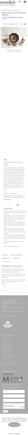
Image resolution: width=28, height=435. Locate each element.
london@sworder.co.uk (18, 311)
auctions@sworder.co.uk (18, 303)
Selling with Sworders (7, 347)
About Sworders (6, 344)
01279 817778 (7, 303)
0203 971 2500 (7, 311)
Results (4, 340)
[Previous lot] (8, 24)
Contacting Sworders (7, 354)
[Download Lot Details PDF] (21, 24)
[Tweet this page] (9, 205)
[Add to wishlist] (25, 24)
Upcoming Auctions (6, 337)
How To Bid (4, 255)
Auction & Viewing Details (16, 255)
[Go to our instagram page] (15, 205)
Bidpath (18, 433)
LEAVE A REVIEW (8, 316)
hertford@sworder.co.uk (18, 307)
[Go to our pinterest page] (9, 366)
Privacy (23, 421)
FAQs (3, 358)
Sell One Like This (6, 261)
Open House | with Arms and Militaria (14, 14)
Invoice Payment (6, 351)
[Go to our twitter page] (6, 366)
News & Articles (6, 342)
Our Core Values (16, 421)
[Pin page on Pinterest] (12, 205)
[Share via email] (18, 205)
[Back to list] (5, 24)
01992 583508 (7, 307)
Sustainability (16, 258)
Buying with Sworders (7, 349)
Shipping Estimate (6, 258)
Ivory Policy (8, 421)
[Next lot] (17, 24)
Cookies (4, 419)
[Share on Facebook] (5, 205)
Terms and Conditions (13, 419)
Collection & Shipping (7, 356)
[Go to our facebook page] (3, 366)
